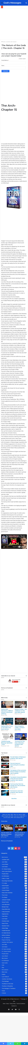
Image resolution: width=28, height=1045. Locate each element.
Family (3, 990)
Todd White (4, 916)
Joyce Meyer (5, 864)
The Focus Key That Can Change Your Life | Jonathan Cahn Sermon (17, 785)
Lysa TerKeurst (5, 976)
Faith (3, 965)
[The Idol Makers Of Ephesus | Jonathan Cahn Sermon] (5, 759)
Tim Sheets (4, 897)
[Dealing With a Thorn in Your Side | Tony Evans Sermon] (7, 721)
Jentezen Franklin (6, 899)
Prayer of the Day (6, 939)
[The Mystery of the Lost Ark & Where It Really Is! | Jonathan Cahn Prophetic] (5, 772)
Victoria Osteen (5, 890)
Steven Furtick (5, 902)
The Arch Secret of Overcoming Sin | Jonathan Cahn (17, 765)
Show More (14, 798)
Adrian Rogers (5, 885)
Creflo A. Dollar (5, 878)
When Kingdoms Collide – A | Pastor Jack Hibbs (20, 727)
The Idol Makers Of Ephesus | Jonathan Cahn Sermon (6, 834)
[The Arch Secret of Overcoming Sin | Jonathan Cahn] (5, 765)
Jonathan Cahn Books (7, 979)
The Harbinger (5, 981)
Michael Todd (5, 906)
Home (3, 41)
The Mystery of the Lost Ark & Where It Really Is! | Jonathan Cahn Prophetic (18, 772)
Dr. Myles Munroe (6, 932)
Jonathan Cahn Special (11, 41)
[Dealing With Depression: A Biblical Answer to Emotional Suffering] (7, 704)
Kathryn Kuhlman (6, 935)
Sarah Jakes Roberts (7, 871)
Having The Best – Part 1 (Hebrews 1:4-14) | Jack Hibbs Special (21, 711)
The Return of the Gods (7, 983)
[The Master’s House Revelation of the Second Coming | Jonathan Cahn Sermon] (5, 779)
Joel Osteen (5, 866)
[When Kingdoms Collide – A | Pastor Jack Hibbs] (21, 721)
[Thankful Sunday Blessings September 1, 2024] (7, 736)
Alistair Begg (5, 928)
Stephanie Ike (5, 914)
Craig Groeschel (6, 911)
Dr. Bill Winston (5, 876)
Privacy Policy (13, 1003)
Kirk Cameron (5, 969)
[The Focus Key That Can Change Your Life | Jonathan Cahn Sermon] (5, 786)
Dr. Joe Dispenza (6, 937)
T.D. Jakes (4, 883)
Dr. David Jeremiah (6, 949)
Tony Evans (4, 895)
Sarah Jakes (5, 962)
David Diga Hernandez (7, 880)
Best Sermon (5, 857)
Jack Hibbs (4, 862)
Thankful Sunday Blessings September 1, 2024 (6, 743)
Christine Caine (5, 921)
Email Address (5, 60)
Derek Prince (5, 923)
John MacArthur (6, 904)
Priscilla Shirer (5, 873)
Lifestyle (4, 993)
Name (3, 65)
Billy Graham (5, 958)
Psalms (3, 974)
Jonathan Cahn (5, 859)
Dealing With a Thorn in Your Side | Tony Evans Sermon (7, 727)
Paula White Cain (6, 909)
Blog (3, 967)
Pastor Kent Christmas (7, 892)
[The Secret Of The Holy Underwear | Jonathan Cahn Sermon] (21, 736)
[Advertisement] (14, 24)
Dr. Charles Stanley (6, 869)
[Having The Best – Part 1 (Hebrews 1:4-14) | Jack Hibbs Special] (21, 704)
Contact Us (14, 1005)
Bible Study (4, 972)
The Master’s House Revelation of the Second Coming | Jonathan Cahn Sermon (18, 778)
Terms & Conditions (20, 1003)
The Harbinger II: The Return (8, 988)
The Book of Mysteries (7, 986)
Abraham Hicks (5, 925)
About (7, 1003)
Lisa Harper (4, 918)
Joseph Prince (5, 888)
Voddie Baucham (6, 930)
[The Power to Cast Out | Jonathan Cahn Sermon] (5, 793)
